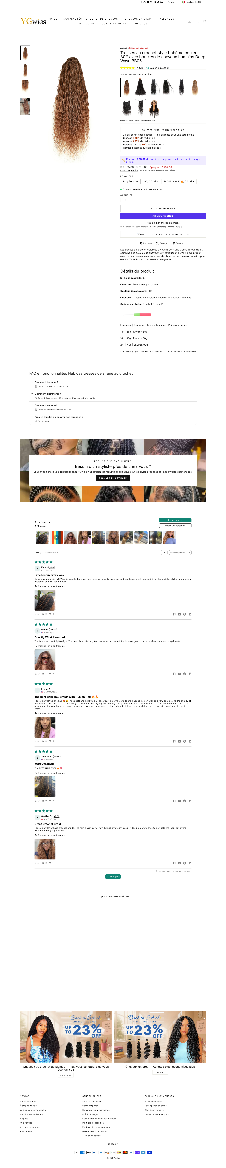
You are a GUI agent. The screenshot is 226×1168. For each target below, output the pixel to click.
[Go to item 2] (56, 537)
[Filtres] (164, 552)
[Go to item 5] (98, 537)
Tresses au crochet (138, 48)
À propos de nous (28, 1105)
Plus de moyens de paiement (163, 222)
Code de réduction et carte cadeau (99, 1118)
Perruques (87, 23)
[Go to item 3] (70, 537)
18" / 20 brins (151, 181)
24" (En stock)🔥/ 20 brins (179, 181)
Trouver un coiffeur (91, 1135)
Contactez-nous (28, 1101)
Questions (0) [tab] (52, 552)
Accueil (124, 48)
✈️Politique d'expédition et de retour (163, 234)
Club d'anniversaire (154, 1110)
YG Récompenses (153, 1101)
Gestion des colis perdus (94, 1131)
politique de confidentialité (33, 1110)
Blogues (24, 1118)
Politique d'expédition (93, 1123)
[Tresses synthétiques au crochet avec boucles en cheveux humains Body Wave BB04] (181, 87)
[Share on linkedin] (189, 614)
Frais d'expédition (129, 170)
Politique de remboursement (96, 1127)
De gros (141, 23)
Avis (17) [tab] (39, 552)
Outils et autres (115, 23)
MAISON (54, 18)
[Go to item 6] (112, 537)
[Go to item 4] (84, 537)
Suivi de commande (92, 1101)
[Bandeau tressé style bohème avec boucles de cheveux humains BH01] (154, 108)
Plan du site (26, 1131)
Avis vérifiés (26, 1123)
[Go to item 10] (169, 537)
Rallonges (166, 18)
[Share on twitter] (179, 614)
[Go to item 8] (141, 537)
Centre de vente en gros (157, 1114)
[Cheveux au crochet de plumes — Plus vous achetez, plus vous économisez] (66, 1036)
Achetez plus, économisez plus (163, 130)
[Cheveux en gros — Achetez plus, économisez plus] (160, 1036)
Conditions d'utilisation (31, 1114)
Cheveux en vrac (138, 18)
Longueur (126, 176)
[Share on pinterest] (184, 614)
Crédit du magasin (91, 1114)
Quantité (126, 195)
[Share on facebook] (174, 614)
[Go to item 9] (155, 537)
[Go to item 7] (126, 537)
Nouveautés (72, 18)
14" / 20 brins (130, 181)
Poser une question (175, 525)
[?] (180, 227)
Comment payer (90, 1105)
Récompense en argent (156, 1105)
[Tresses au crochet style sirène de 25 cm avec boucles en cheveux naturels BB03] (140, 108)
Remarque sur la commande (96, 1110)
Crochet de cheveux (102, 18)
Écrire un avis (175, 520)
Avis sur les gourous (30, 1127)
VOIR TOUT (66, 1075)
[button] (127, 67)
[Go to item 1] (42, 537)
